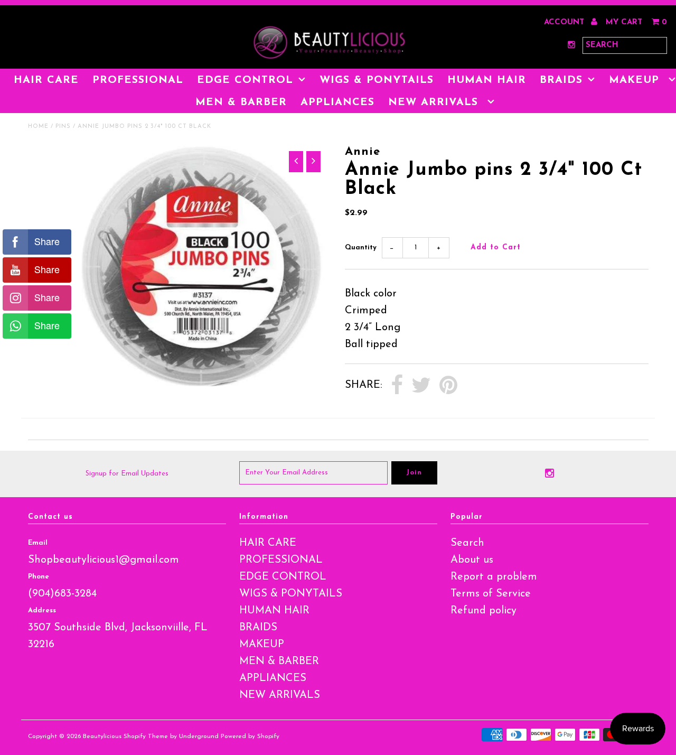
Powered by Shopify (250, 736)
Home (38, 126)
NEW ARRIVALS (435, 102)
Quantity (361, 247)
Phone (38, 576)
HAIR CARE (46, 80)
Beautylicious (102, 736)
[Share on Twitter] (421, 386)
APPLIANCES (337, 102)
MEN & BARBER (241, 102)
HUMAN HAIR (486, 80)
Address (42, 610)
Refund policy (483, 610)
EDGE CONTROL (245, 80)
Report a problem (493, 577)
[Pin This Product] (448, 386)
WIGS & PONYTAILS (377, 80)
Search (467, 543)
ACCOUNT (565, 22)
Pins (63, 126)
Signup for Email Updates (127, 473)
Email (38, 542)
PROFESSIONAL (137, 80)
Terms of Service (490, 594)
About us (471, 560)
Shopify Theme (146, 736)
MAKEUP (261, 644)
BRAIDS (561, 80)
